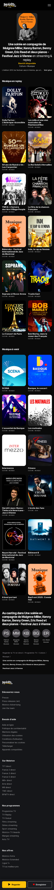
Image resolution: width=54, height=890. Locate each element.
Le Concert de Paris (12, 334)
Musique (31, 66)
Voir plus (48, 70)
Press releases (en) (11, 701)
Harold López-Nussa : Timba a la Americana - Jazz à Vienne (13, 510)
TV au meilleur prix (10, 866)
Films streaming (9, 821)
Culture (22, 66)
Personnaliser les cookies (13, 742)
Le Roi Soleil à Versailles (40, 165)
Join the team (8, 708)
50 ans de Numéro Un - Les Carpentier (13, 166)
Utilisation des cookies (12, 735)
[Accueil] (9, 5)
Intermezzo (8, 468)
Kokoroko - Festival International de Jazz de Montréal (12, 251)
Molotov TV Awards (11, 832)
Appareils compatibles (12, 749)
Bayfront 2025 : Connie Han (39, 598)
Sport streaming (9, 829)
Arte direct (7, 784)
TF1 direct (6, 766)
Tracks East (34, 294)
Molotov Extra (8, 856)
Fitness (32, 468)
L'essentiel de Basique (13, 428)
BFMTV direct (8, 794)
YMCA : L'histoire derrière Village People (13, 208)
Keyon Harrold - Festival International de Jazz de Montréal (14, 555)
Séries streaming (9, 825)
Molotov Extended (10, 859)
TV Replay (6, 814)
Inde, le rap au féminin (39, 249)
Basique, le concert (37, 388)
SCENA (5, 388)
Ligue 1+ (6, 863)
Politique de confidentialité (14, 728)
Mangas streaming (10, 836)
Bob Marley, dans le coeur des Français (37, 335)
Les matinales (35, 428)
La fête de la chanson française (38, 208)
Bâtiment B (33, 553)
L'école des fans (36, 508)
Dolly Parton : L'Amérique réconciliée (13, 121)
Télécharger (7, 746)
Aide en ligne (8, 725)
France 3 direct (9, 773)
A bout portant (9, 597)
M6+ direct (7, 780)
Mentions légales (9, 732)
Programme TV (9, 811)
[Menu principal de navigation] (49, 5)
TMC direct (7, 791)
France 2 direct (9, 770)
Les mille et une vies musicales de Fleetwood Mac (38, 122)
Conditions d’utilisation (12, 739)
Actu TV (5, 839)
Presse (5, 697)
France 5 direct (9, 777)
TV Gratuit (6, 818)
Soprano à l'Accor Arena (14, 294)
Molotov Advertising (11, 704)
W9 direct (6, 787)
